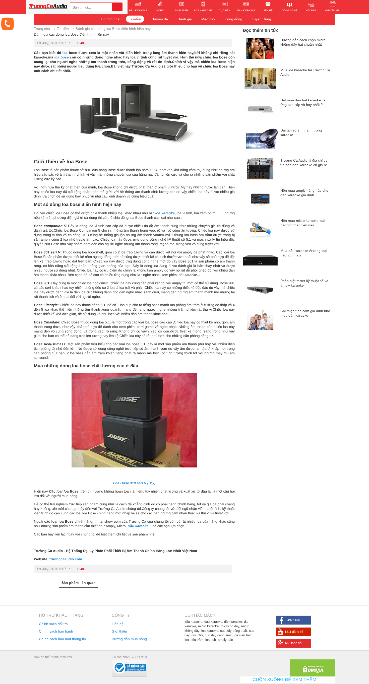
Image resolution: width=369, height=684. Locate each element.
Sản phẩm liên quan (79, 583)
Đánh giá (184, 19)
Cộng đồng (233, 19)
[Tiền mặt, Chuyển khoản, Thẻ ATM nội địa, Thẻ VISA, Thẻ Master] (51, 667)
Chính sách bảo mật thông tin (62, 639)
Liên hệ (118, 624)
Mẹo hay (208, 19)
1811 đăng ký (294, 632)
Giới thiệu (119, 631)
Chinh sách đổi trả (53, 624)
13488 (81, 43)
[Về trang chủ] (47, 7)
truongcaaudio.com (65, 559)
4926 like (293, 620)
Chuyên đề (159, 19)
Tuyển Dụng (261, 19)
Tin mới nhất (110, 19)
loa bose (61, 57)
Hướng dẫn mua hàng (129, 639)
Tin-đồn (135, 19)
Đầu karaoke (138, 526)
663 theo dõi (293, 643)
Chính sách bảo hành (56, 631)
